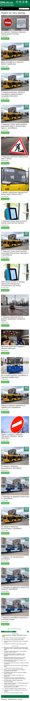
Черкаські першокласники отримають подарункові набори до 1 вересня (16, 663)
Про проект (4, 699)
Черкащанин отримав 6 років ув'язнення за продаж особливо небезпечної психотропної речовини (14, 658)
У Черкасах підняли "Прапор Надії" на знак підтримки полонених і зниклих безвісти (15, 652)
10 (20, 628)
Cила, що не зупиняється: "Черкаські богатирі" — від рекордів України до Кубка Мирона (15, 686)
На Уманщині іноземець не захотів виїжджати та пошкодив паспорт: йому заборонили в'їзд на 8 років (15, 678)
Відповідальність (12, 699)
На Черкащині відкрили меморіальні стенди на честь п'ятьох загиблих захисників (15, 661)
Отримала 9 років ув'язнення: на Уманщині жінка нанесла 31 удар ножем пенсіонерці (16, 684)
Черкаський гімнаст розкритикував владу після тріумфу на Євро (16, 642)
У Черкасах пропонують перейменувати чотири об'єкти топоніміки (15, 691)
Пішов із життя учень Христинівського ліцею (13, 692)
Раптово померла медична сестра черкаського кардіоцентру (14, 676)
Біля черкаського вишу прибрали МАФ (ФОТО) (14, 639)
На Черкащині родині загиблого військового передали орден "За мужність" (15, 673)
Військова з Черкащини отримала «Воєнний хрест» (15, 637)
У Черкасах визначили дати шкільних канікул (13, 668)
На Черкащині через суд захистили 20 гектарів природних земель (16, 666)
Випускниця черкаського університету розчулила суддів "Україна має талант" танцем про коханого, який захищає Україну (16, 648)
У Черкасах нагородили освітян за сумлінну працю (14, 688)
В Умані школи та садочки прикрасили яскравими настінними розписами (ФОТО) (14, 670)
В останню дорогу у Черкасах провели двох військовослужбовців (13, 681)
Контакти (20, 699)
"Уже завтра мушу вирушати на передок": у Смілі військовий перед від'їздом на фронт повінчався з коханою (14, 654)
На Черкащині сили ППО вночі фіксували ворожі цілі (15, 643)
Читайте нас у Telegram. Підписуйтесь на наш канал (14, 636)
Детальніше (5, 38)
